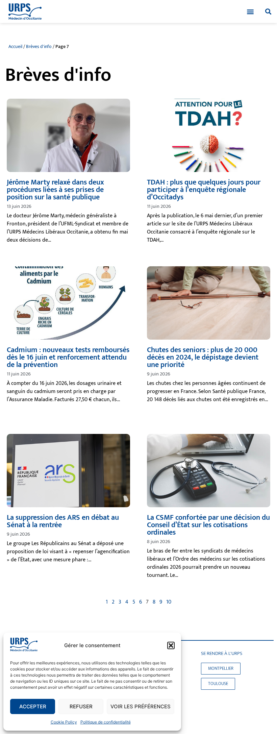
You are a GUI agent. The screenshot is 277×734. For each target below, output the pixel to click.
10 (168, 602)
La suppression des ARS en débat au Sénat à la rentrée (63, 521)
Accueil (15, 46)
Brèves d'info (39, 46)
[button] (171, 645)
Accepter (32, 706)
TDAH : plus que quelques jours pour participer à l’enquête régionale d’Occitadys (203, 189)
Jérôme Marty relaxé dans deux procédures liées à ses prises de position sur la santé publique (55, 189)
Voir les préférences (140, 706)
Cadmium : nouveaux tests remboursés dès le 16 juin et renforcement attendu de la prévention (68, 357)
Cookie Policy (64, 722)
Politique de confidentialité (105, 722)
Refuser (81, 706)
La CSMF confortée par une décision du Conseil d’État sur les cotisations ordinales (208, 525)
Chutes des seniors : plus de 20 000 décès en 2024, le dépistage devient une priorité (202, 357)
